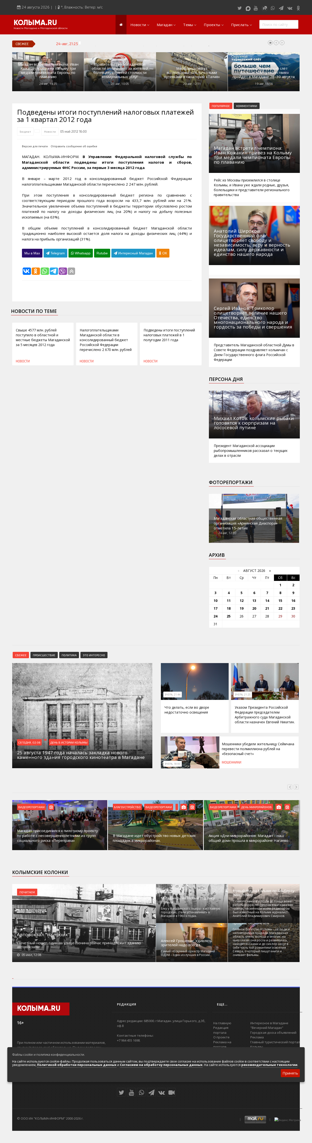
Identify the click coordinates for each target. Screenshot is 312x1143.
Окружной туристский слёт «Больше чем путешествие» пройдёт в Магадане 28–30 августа (264, 72)
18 (229, 608)
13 (254, 600)
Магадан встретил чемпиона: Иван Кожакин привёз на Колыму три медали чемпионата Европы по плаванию (48, 70)
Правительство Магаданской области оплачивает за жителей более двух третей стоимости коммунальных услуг (120, 70)
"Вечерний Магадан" (266, 1027)
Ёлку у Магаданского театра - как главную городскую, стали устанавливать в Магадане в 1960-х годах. (190, 912)
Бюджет (25, 131)
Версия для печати (35, 146)
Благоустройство (127, 807)
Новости (138, 24)
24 (215, 616)
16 (293, 600)
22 (280, 608)
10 (215, 600)
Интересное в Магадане (269, 1023)
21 (267, 608)
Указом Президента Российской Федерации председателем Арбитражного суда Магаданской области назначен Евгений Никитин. (188, 43)
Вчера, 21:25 (243, 694)
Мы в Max (32, 253)
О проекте (221, 1037)
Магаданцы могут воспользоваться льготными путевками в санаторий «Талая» (192, 72)
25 (229, 616)
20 (254, 608)
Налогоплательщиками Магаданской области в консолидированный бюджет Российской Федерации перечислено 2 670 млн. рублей (106, 340)
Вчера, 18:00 (172, 763)
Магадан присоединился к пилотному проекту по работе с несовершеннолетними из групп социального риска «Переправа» (57, 835)
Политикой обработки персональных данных (77, 1065)
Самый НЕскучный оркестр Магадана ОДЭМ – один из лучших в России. (188, 953)
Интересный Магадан (135, 253)
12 (242, 600)
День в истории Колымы (69, 742)
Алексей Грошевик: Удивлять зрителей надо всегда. (186, 943)
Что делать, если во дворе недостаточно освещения (187, 710)
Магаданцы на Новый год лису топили (188, 900)
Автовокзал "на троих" (43, 934)
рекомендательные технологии (269, 1065)
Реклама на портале (222, 1044)
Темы (188, 24)
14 (267, 600)
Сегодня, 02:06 (29, 742)
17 (215, 608)
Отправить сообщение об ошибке (74, 146)
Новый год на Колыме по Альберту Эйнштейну (263, 893)
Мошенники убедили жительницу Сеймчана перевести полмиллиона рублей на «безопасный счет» (258, 749)
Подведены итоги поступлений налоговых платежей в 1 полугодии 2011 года (169, 335)
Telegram (57, 253)
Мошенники (231, 762)
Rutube (102, 253)
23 (293, 608)
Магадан (164, 24)
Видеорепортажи (31, 807)
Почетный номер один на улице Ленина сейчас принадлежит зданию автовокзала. (79, 944)
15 (280, 600)
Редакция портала (220, 1030)
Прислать (240, 24)
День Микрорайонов (256, 807)
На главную (222, 1023)
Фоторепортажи (231, 482)
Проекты (212, 24)
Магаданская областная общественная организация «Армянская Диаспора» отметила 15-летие (248, 523)
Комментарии (246, 106)
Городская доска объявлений (273, 1032)
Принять (290, 1073)
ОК (164, 253)
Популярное (221, 106)
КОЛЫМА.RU (35, 23)
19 (242, 608)
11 (229, 600)
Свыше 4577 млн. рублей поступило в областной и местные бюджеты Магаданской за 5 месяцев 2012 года (43, 337)
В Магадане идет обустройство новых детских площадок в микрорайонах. (154, 838)
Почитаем (27, 892)
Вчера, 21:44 (172, 694)
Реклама (257, 1037)
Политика (69, 655)
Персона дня (226, 379)
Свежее (21, 655)
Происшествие (44, 655)
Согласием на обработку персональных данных (161, 1065)
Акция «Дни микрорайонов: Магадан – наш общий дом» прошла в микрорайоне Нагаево (248, 838)
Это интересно (94, 655)
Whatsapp (82, 253)
